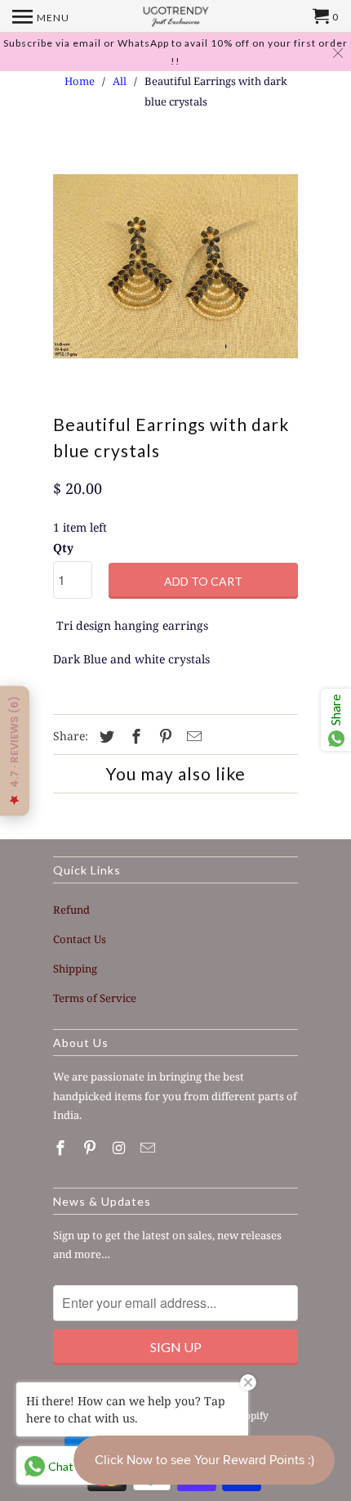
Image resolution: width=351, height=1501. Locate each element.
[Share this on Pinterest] (163, 736)
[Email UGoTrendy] (149, 1147)
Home (79, 81)
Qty (63, 547)
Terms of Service (94, 998)
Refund (71, 909)
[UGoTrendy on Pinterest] (91, 1147)
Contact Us (79, 939)
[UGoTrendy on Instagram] (121, 1147)
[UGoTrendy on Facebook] (62, 1147)
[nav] (40, 16)
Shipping (75, 968)
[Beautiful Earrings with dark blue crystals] (175, 266)
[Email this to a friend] (192, 736)
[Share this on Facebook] (134, 736)
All (120, 81)
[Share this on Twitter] (104, 736)
